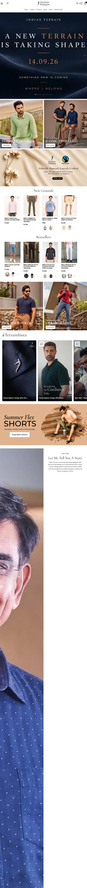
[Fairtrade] (43, 167)
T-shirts (32, 9)
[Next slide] (84, 55)
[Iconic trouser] (65, 124)
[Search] (7, 3)
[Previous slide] (2, 55)
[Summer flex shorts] (43, 424)
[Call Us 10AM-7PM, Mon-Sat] (1, 3)
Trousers (39, 9)
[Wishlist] (81, 3)
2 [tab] (39, 95)
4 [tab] (47, 95)
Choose (75, 213)
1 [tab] (35, 95)
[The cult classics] (21, 124)
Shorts (51, 9)
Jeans (45, 9)
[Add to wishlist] (18, 198)
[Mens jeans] (65, 306)
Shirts (26, 9)
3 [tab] (43, 95)
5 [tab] (51, 95)
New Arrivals (58, 9)
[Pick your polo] (21, 306)
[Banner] (43, 55)
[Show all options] (17, 274)
